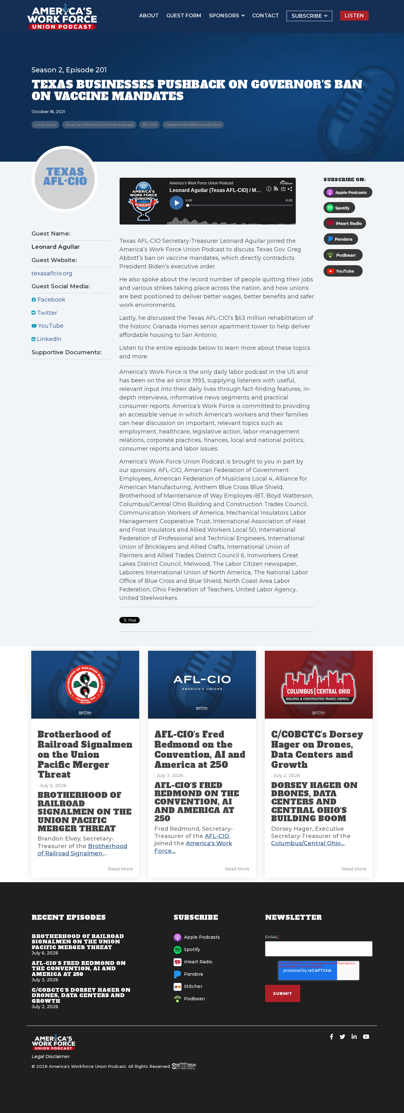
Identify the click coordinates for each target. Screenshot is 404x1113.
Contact (265, 16)
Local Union (45, 125)
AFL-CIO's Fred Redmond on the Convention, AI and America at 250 (199, 749)
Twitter (46, 312)
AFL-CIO (149, 125)
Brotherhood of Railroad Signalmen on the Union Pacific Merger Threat (85, 755)
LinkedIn (48, 339)
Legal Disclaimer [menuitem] (51, 1056)
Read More (120, 868)
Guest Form (183, 16)
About (149, 16)
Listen (354, 16)
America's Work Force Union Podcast (99, 125)
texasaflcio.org (52, 273)
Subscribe (307, 16)
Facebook (50, 299)
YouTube (50, 325)
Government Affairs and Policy (193, 125)
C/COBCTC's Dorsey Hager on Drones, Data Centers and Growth (317, 749)
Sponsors (225, 16)
